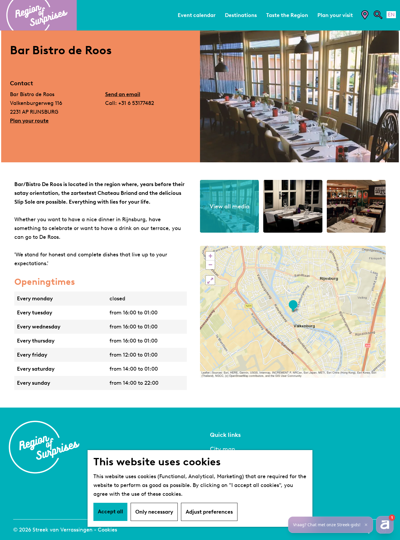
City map (222, 448)
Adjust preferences (209, 512)
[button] (293, 306)
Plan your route (29, 120)
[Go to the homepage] (38, 15)
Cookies (107, 530)
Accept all (110, 511)
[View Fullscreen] (210, 280)
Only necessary (154, 512)
